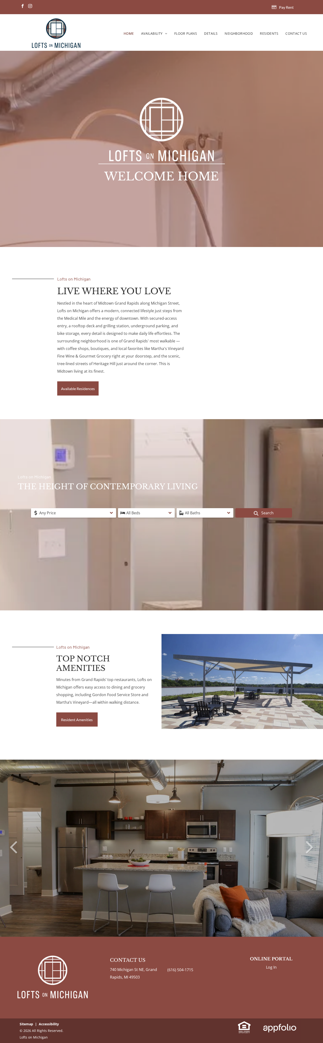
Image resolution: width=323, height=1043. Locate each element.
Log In (271, 967)
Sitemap (26, 1024)
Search (267, 512)
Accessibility (49, 1024)
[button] (73, 513)
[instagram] (30, 6)
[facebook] (23, 6)
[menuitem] (129, 33)
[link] (244, 1024)
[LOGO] (56, 22)
